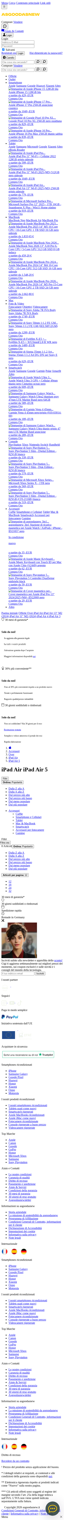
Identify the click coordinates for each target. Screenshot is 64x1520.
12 (15, 875)
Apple (12, 1139)
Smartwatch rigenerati (21, 1111)
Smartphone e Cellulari (28, 817)
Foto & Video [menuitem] (16, 303)
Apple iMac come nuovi (22, 1118)
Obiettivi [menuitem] (27, 306)
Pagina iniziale (9, 613)
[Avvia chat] (4, 26)
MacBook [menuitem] (14, 217)
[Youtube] (13, 1001)
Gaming (20, 833)
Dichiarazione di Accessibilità (25, 1228)
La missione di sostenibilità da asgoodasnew (33, 1215)
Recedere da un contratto (15, 1460)
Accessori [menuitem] (14, 508)
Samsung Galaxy (18, 1073)
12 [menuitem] (10, 881)
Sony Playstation (18, 1162)
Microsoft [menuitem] (32, 146)
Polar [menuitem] (48, 370)
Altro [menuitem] (58, 85)
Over (30, 613)
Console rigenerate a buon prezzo (27, 1124)
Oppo (12, 1089)
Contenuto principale (27, 2)
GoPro (12, 1149)
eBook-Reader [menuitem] (17, 149)
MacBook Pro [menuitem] (50, 220)
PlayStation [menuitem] (15, 444)
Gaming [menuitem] (26, 518)
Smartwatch (22, 826)
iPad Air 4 (43, 616)
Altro (11, 606)
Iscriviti (40, 973)
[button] (20, 18)
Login (20, 53)
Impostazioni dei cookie (22, 1231)
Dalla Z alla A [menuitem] (16, 788)
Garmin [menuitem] (40, 370)
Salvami (10, 49)
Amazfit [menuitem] (56, 370)
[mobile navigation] (4, 7)
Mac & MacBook (25, 823)
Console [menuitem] (13, 441)
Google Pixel (16, 1077)
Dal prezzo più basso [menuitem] (20, 798)
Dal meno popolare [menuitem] (19, 801)
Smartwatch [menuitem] (15, 367)
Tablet (19, 820)
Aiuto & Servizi (17, 1187)
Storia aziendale (17, 1212)
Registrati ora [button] (8, 52)
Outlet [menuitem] (12, 79)
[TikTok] (20, 1001)
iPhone (12, 1070)
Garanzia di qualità (19, 1177)
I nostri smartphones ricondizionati (28, 1105)
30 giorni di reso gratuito (22, 1196)
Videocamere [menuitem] (40, 306)
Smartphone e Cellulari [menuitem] (29, 511)
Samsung (14, 1159)
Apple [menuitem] (12, 85)
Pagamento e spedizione (22, 1183)
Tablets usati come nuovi (22, 1108)
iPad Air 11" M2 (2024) (23, 616)
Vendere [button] (18, 21)
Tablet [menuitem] (12, 143)
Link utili (45, 2)
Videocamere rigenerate (22, 1127)
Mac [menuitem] (11, 300)
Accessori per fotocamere (30, 829)
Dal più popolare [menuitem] (18, 804)
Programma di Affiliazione (23, 1218)
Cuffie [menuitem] (12, 511)
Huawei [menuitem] (40, 85)
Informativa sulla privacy (22, 1234)
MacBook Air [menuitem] (33, 220)
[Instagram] (5, 1001)
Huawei (13, 1080)
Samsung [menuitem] (21, 85)
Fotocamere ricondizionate (23, 1121)
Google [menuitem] (31, 85)
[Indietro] (10, 747)
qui (34, 656)
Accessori (14, 810)
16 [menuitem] (10, 884)
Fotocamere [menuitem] (15, 306)
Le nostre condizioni (20, 1174)
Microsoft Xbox (17, 1155)
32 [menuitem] (10, 890)
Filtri (5, 778)
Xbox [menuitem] (25, 444)
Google (13, 1146)
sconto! (58, 960)
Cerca (12, 2)
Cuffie (19, 813)
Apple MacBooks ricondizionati (26, 1114)
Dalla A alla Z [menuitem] (16, 791)
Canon (12, 1143)
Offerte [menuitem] (13, 76)
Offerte (22, 613)
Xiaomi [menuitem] (50, 85)
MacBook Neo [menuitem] (17, 220)
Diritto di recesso (18, 1180)
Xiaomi (13, 1086)
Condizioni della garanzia (23, 1190)
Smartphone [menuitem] (15, 82)
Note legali (15, 1237)
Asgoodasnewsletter (20, 1200)
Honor (12, 1083)
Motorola (14, 1093)
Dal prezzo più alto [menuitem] (19, 794)
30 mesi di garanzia (19, 1193)
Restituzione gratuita (12, 729)
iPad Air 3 (54, 616)
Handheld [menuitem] (54, 444)
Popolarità (12, 782)
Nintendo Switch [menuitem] (38, 444)
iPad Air (39, 613)
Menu (4, 2)
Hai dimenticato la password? (46, 52)
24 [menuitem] (10, 887)
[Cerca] (38, 62)
